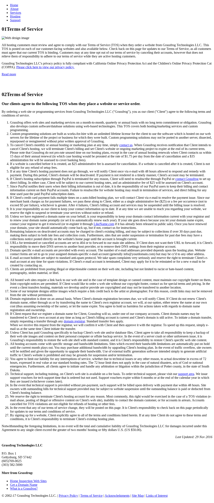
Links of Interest (157, 495)
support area (186, 374)
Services (15, 12)
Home (14, 5)
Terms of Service (91, 495)
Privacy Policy (68, 495)
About (14, 9)
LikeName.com (104, 224)
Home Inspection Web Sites (28, 481)
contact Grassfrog (187, 179)
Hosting (15, 16)
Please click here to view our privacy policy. (45, 67)
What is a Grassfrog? (24, 488)
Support (15, 20)
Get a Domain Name (23, 485)
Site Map (138, 495)
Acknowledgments (117, 495)
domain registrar (74, 321)
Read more (9, 74)
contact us (125, 145)
